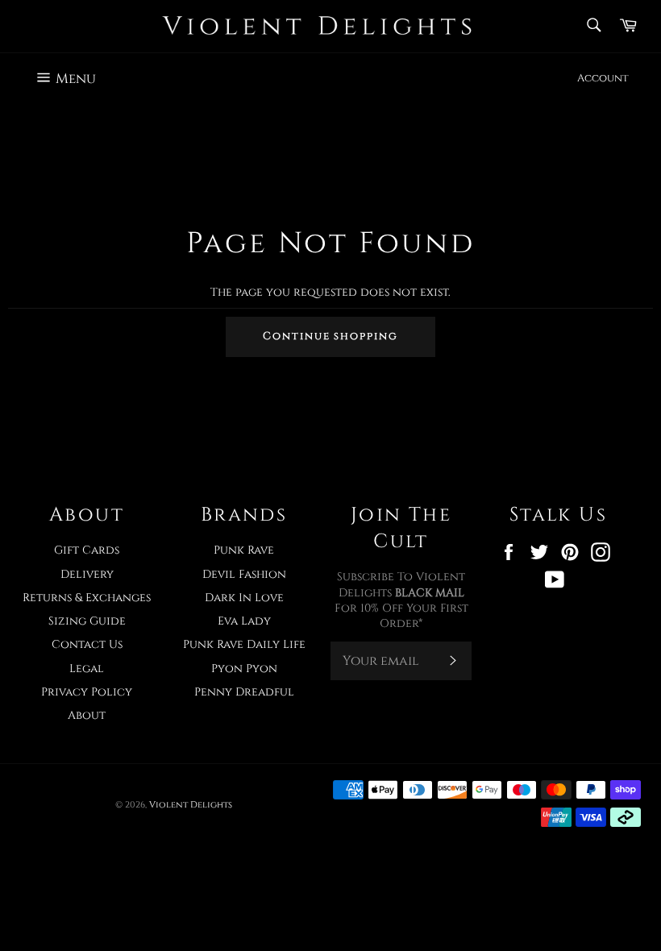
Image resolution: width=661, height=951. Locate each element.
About (87, 715)
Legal (86, 668)
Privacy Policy (86, 692)
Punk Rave (244, 550)
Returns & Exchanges (87, 597)
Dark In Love (244, 597)
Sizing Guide (87, 621)
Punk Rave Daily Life (244, 644)
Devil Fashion (244, 574)
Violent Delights (190, 805)
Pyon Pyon (244, 668)
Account (603, 78)
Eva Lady (244, 621)
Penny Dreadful (244, 692)
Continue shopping (330, 336)
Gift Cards (86, 550)
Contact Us (87, 644)
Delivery (87, 574)
